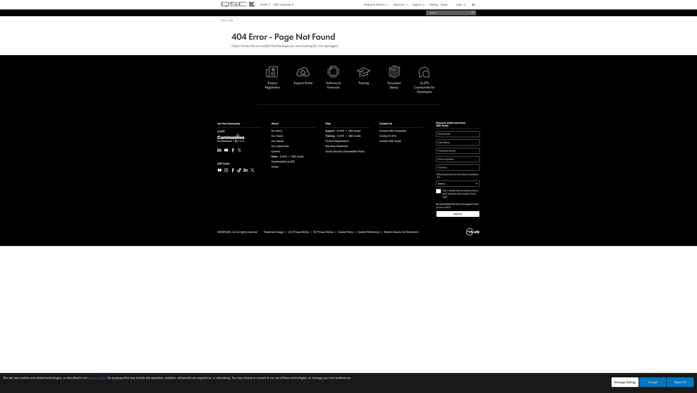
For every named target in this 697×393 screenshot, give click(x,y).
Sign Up (458, 213)
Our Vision (277, 136)
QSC (223, 20)
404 (231, 20)
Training (433, 4)
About (274, 124)
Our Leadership (280, 146)
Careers (275, 151)
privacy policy (443, 207)
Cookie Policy (345, 232)
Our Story (276, 131)
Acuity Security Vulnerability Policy (345, 151)
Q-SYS (221, 132)
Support (417, 4)
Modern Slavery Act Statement (401, 232)
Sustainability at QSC (283, 161)
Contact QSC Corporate (392, 131)
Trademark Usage (273, 232)
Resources (399, 4)
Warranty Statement (336, 146)
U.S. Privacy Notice (298, 232)
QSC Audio (223, 163)
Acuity (275, 166)
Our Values (277, 141)
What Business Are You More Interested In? (457, 176)
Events (444, 4)
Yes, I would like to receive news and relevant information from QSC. (460, 194)
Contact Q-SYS (387, 136)
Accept (652, 382)
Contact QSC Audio (390, 141)
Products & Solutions (374, 4)
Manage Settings (625, 382)
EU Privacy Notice (323, 232)
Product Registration (337, 141)
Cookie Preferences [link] (368, 232)
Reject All (680, 382)
